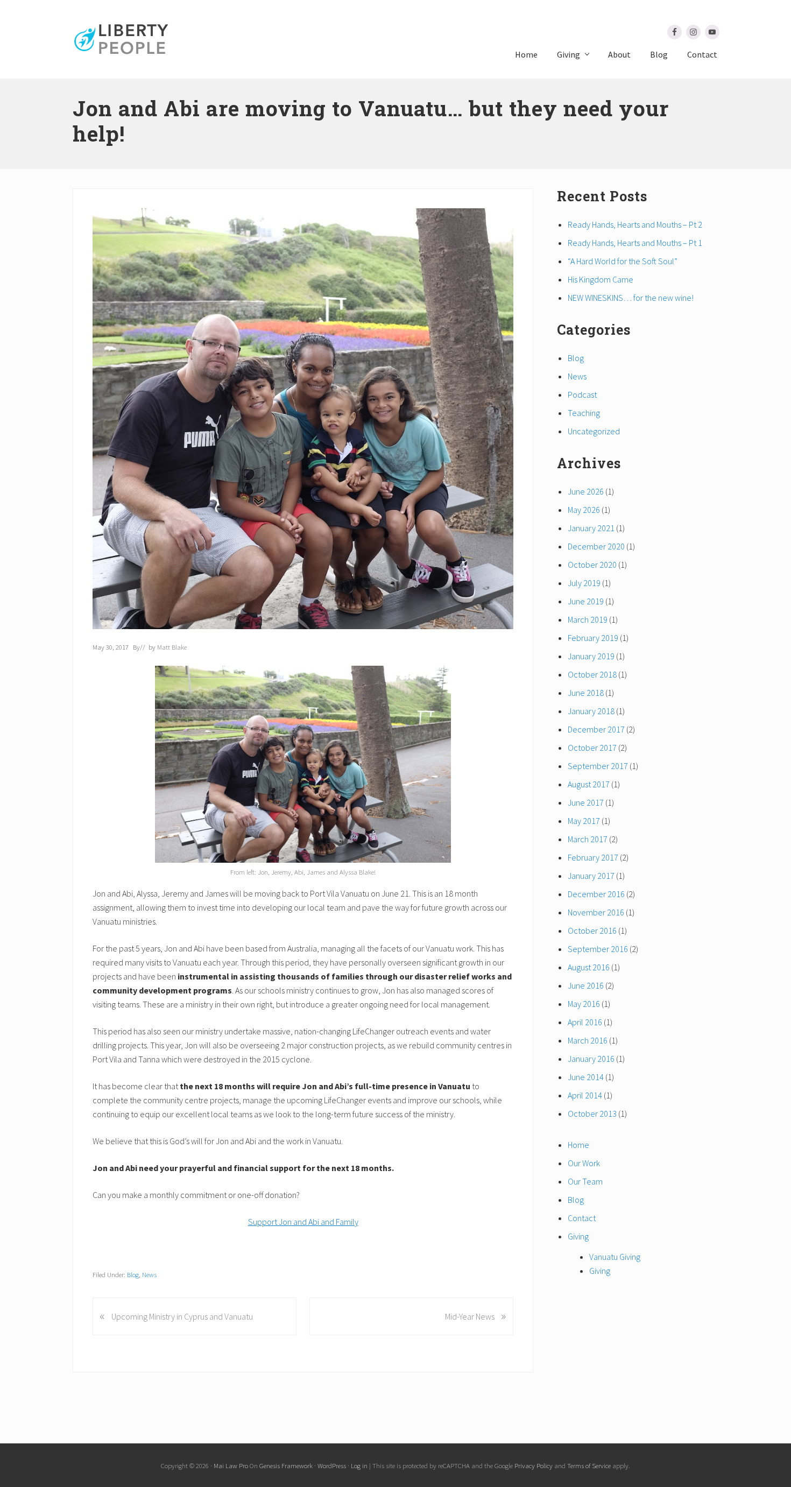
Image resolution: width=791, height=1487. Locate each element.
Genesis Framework (286, 1465)
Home (578, 1144)
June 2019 (586, 601)
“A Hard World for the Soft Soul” (622, 261)
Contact (582, 1218)
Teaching (584, 412)
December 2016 (596, 894)
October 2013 (592, 1113)
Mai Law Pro (231, 1465)
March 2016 (588, 1040)
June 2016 (586, 985)
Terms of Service (589, 1465)
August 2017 (589, 784)
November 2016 (596, 912)
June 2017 (586, 802)
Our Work (584, 1163)
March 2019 (588, 619)
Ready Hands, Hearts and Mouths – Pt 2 (635, 224)
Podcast (582, 394)
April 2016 (585, 1022)
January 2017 (591, 875)
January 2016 (591, 1058)
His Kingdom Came (600, 279)
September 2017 (598, 765)
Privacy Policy (533, 1465)
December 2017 (596, 729)
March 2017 (588, 839)
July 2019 (584, 582)
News (149, 1274)
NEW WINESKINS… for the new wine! (631, 297)
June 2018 (586, 692)
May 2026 (584, 509)
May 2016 (584, 1003)
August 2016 (589, 967)
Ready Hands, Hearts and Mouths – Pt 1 (635, 242)
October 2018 (592, 674)
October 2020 (592, 564)
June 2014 (586, 1077)
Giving (578, 1236)
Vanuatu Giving (614, 1256)
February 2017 (593, 857)
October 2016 (592, 930)
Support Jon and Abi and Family (303, 1221)
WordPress (331, 1465)
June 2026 (586, 491)
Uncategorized (594, 431)
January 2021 (591, 528)
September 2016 (598, 948)
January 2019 (591, 656)
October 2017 (592, 747)
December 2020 (596, 546)
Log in (359, 1465)
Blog (133, 1274)
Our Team (585, 1181)
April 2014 (585, 1095)
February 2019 (593, 637)
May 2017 (584, 820)
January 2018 (591, 711)
